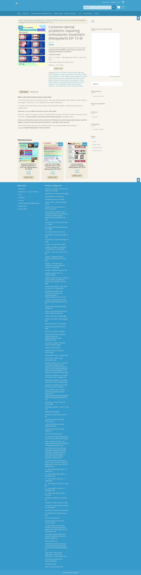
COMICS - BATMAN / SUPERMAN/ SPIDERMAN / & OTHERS (55, 248)
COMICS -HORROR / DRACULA (54, 270)
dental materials (59, 78)
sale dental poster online (63, 86)
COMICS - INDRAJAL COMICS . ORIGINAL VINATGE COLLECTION (55, 258)
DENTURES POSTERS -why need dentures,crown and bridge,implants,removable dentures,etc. (55, 337)
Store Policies (87, 13)
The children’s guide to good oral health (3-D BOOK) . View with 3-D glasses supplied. (55, 536)
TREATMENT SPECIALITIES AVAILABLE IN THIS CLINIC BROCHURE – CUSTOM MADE (54, 554)
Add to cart (58, 68)
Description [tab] (24, 92)
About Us (26, 13)
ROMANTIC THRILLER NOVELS (54, 503)
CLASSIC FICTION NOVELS (53, 244)
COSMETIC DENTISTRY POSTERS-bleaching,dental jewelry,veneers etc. (56, 301)
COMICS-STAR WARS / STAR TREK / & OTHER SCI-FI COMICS (56, 287)
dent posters (69, 74)
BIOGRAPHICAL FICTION (53, 196)
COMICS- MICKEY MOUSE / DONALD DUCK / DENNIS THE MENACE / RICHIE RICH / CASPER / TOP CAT (56, 280)
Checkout (113, 2)
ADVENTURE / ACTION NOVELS (55, 194)
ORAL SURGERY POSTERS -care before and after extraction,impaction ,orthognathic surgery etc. (56, 443)
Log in (94, 141)
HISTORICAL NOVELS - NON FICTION (57, 407)
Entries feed (96, 144)
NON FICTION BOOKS (52, 434)
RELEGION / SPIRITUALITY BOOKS (56, 498)
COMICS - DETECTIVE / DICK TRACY (56, 252)
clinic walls (61, 74)
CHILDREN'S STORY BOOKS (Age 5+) (56, 239)
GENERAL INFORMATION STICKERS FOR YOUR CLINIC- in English (56, 376)
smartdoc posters (77, 86)
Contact (96, 13)
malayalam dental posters (68, 84)
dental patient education (72, 78)
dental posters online (76, 80)
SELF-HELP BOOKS (51, 518)
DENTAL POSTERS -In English (54, 316)
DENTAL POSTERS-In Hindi (53, 331)
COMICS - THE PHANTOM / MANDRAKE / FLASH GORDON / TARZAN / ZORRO (55, 265)
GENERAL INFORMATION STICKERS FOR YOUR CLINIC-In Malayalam (56, 381)
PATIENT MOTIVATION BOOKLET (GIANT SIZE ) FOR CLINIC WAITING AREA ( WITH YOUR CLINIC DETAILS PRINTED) (56, 463)
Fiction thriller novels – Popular (54, 355)
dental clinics (56, 76)
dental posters (65, 80)
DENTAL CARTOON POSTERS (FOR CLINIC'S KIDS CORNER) (56, 312)
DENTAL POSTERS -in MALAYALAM (57, 20)
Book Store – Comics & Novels (28, 192)
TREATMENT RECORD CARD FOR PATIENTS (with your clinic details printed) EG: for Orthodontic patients (56, 546)
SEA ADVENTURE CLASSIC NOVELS (56, 513)
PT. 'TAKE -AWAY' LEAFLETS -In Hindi (56, 483)
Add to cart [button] (28, 177)
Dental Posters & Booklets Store (41, 13)
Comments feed (97, 147)
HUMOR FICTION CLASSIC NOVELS (56, 415)
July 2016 (95, 117)
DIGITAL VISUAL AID (51, 348)
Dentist (56, 84)
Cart (118, 2)
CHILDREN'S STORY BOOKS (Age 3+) (56, 235)
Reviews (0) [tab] (34, 92)
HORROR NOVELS (50, 412)
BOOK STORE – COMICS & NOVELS (65, 13)
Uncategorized (49, 564)
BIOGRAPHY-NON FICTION (53, 199)
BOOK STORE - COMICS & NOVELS (56, 202)
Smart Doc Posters (98, 96)
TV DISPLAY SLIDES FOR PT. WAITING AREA (54, 560)
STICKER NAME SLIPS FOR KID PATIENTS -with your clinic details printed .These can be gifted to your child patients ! (56, 528)
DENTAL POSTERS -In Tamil (54, 324)
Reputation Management (115, 76)
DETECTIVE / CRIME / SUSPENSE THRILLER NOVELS (55, 344)
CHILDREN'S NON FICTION (53, 232)
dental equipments (76, 76)
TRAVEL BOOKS (50, 541)
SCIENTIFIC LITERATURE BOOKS (55, 510)
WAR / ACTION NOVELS (52, 567)
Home (19, 13)
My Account (105, 2)
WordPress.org (97, 150)
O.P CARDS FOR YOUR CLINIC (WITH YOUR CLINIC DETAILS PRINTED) (56, 438)
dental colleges (65, 76)
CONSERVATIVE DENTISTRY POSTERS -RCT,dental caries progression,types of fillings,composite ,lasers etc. (54, 294)
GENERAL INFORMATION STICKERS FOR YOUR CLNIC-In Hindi (56, 386)
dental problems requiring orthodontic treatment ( (64, 82)
